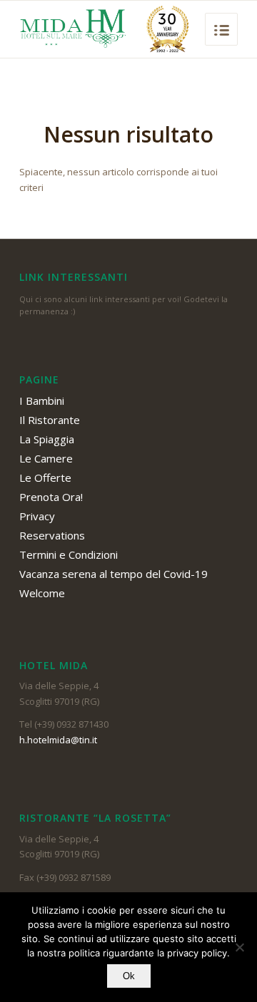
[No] (239, 947)
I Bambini (41, 400)
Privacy (37, 516)
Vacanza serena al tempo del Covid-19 (113, 574)
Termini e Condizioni (68, 554)
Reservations (52, 535)
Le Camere (46, 458)
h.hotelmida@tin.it (58, 739)
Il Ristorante (49, 420)
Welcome (42, 593)
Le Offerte (45, 477)
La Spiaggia (46, 439)
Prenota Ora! (51, 497)
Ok (129, 976)
